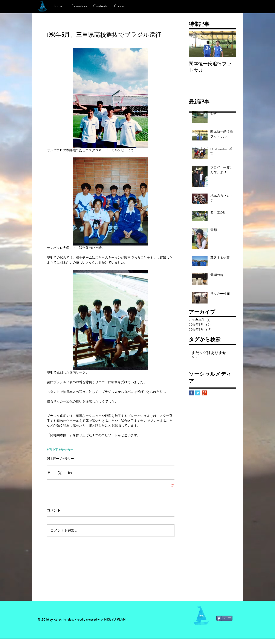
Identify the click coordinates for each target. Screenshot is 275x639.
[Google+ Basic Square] (204, 392)
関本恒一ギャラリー (60, 458)
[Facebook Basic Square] (191, 392)
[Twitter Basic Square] (197, 392)
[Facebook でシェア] (49, 472)
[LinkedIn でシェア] (70, 472)
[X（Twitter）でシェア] (59, 472)
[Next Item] (229, 44)
